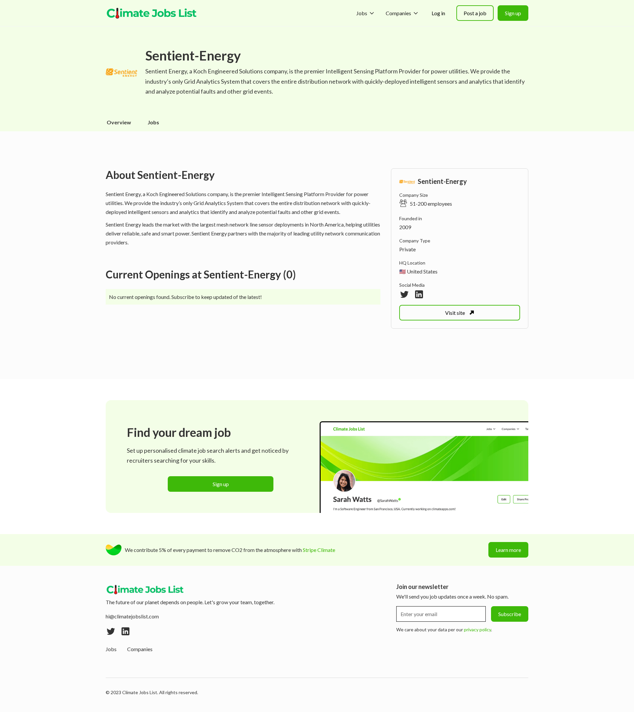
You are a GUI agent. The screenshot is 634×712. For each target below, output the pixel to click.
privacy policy (477, 629)
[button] (365, 13)
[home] (152, 13)
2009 (405, 227)
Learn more (508, 550)
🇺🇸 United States (418, 271)
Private (407, 249)
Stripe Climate (319, 550)
